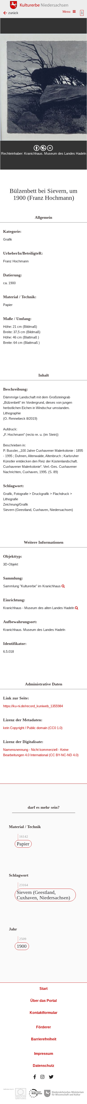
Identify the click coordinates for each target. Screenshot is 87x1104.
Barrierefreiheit (43, 1039)
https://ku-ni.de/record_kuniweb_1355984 (33, 706)
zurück (13, 13)
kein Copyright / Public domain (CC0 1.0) (32, 728)
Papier (23, 844)
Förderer (43, 1027)
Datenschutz (43, 1066)
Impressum (43, 1053)
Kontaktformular (43, 1013)
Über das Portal (43, 1001)
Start (43, 989)
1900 (22, 946)
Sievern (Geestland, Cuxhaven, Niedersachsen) (43, 894)
